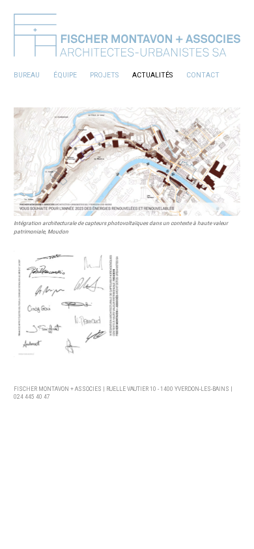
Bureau (27, 75)
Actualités (152, 75)
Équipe (65, 75)
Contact (202, 75)
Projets (104, 75)
